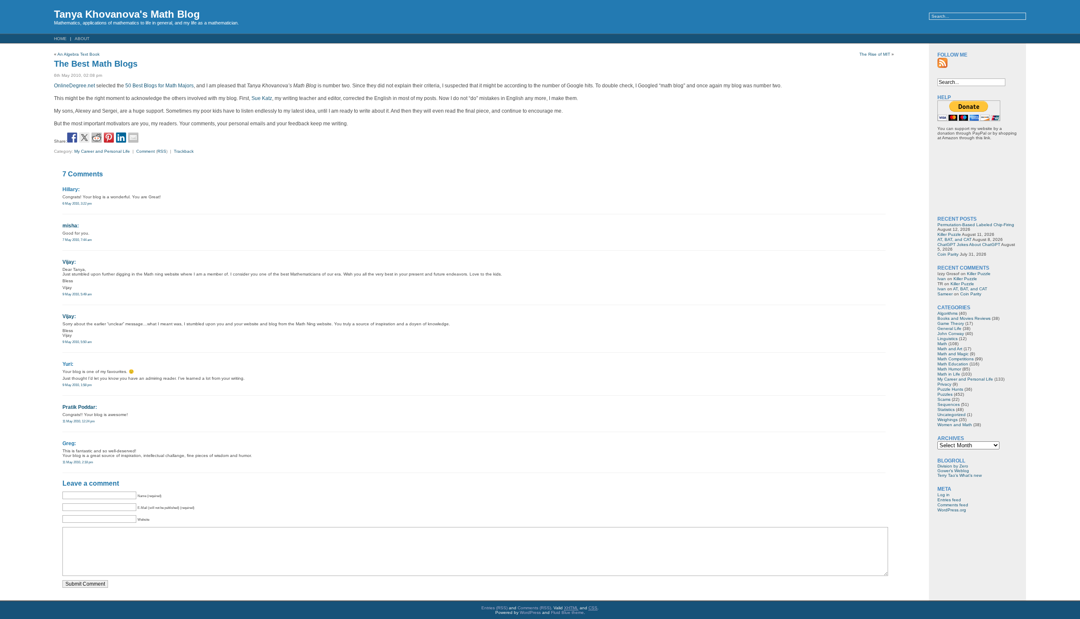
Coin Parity (947, 254)
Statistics (946, 409)
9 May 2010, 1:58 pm (77, 385)
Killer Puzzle (949, 234)
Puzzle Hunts (950, 389)
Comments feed (952, 505)
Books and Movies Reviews (964, 318)
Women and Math (954, 424)
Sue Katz (261, 98)
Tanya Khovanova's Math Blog (127, 14)
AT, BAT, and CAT (954, 239)
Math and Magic (953, 353)
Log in (943, 494)
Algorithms (947, 313)
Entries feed (949, 499)
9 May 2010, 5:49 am (77, 294)
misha (69, 226)
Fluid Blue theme (567, 612)
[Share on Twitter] (84, 137)
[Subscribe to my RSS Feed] (942, 63)
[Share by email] (133, 137)
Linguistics (947, 338)
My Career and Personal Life (102, 151)
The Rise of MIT (874, 54)
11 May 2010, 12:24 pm (78, 421)
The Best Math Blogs (96, 63)
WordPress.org (951, 510)
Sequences (948, 404)
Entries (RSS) (494, 607)
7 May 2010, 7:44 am (77, 240)
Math (942, 343)
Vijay (68, 262)
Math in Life (948, 374)
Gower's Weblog (953, 470)
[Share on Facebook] (72, 137)
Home (60, 38)
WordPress (530, 612)
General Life (949, 328)
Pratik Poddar (78, 407)
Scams (943, 399)
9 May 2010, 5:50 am (77, 342)
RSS (161, 151)
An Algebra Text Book (78, 54)
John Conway (950, 333)
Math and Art (949, 348)
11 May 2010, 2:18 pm (77, 462)
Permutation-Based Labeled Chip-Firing (975, 224)
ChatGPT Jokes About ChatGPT (968, 244)
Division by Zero (952, 466)
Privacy (944, 384)
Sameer (945, 294)
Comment (145, 151)
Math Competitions (955, 359)
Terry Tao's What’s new (959, 475)
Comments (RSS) (534, 607)
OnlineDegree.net (74, 86)
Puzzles (945, 394)
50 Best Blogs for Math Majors (159, 86)
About (82, 38)
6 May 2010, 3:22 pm (77, 203)
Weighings (947, 419)
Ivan (941, 278)
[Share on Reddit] (97, 137)
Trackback (184, 151)
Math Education (952, 364)
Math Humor (949, 369)
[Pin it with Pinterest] (109, 137)
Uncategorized (951, 414)
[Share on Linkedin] (121, 137)
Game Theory (950, 323)
